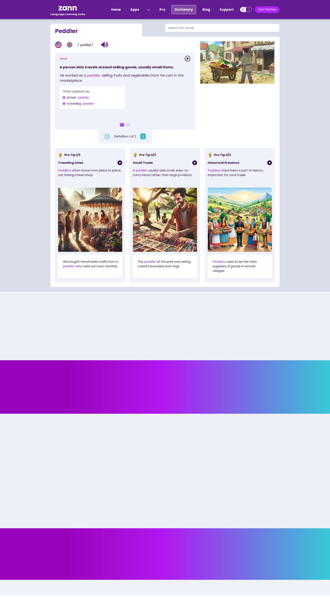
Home (116, 9)
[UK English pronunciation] (69, 44)
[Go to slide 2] (128, 125)
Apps (134, 9)
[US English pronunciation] (58, 44)
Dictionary (184, 9)
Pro (162, 9)
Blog (206, 9)
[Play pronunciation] (187, 58)
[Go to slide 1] (122, 125)
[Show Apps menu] (148, 9)
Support (227, 9)
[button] (104, 45)
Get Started (267, 9)
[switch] (246, 9)
